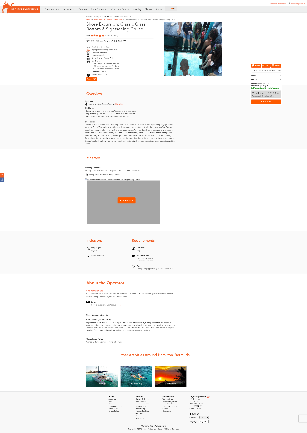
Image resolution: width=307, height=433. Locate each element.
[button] (2, 175)
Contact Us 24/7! (195, 408)
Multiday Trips (141, 406)
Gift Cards (139, 413)
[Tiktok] (198, 413)
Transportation (141, 401)
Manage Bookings (142, 411)
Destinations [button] (51, 9)
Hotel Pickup (140, 409)
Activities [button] (67, 9)
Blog (110, 404)
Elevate (148, 9)
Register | (295, 3)
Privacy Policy (114, 411)
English (203, 421)
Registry (139, 416)
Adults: (253, 76)
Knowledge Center (116, 406)
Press (110, 401)
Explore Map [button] (126, 200)
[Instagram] (196, 413)
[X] (193, 413)
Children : (257, 79)
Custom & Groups (120, 9)
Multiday (137, 9)
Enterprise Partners (169, 406)
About (159, 9)
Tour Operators (168, 404)
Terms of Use (113, 409)
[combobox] (204, 421)
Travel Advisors (168, 399)
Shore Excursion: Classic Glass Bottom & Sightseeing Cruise (151, 19)
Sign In (302, 3)
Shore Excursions (99, 9)
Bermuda (99, 19)
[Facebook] (190, 413)
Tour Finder (140, 418)
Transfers (83, 9)
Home (89, 19)
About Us (112, 399)
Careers (165, 409)
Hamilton (109, 19)
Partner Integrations (169, 401)
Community (166, 411)
